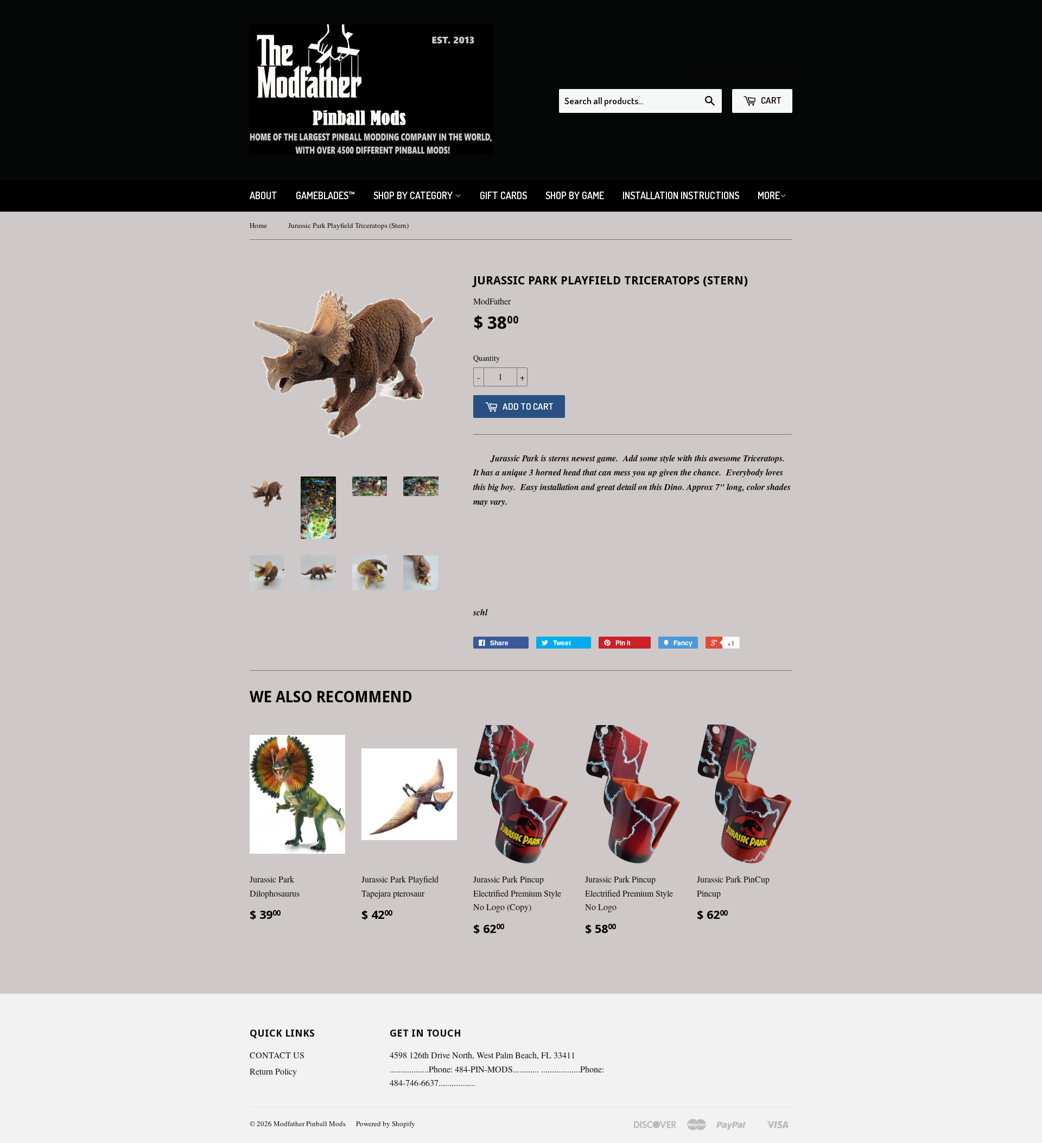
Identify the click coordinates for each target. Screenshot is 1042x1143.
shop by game (574, 195)
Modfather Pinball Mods (310, 1123)
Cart (770, 100)
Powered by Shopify (385, 1123)
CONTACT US (277, 1055)
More (769, 195)
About (263, 195)
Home (258, 225)
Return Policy (273, 1071)
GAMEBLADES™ (325, 195)
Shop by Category (414, 195)
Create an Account (762, 74)
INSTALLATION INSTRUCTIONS (680, 195)
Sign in (705, 74)
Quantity (486, 358)
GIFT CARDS (503, 195)
